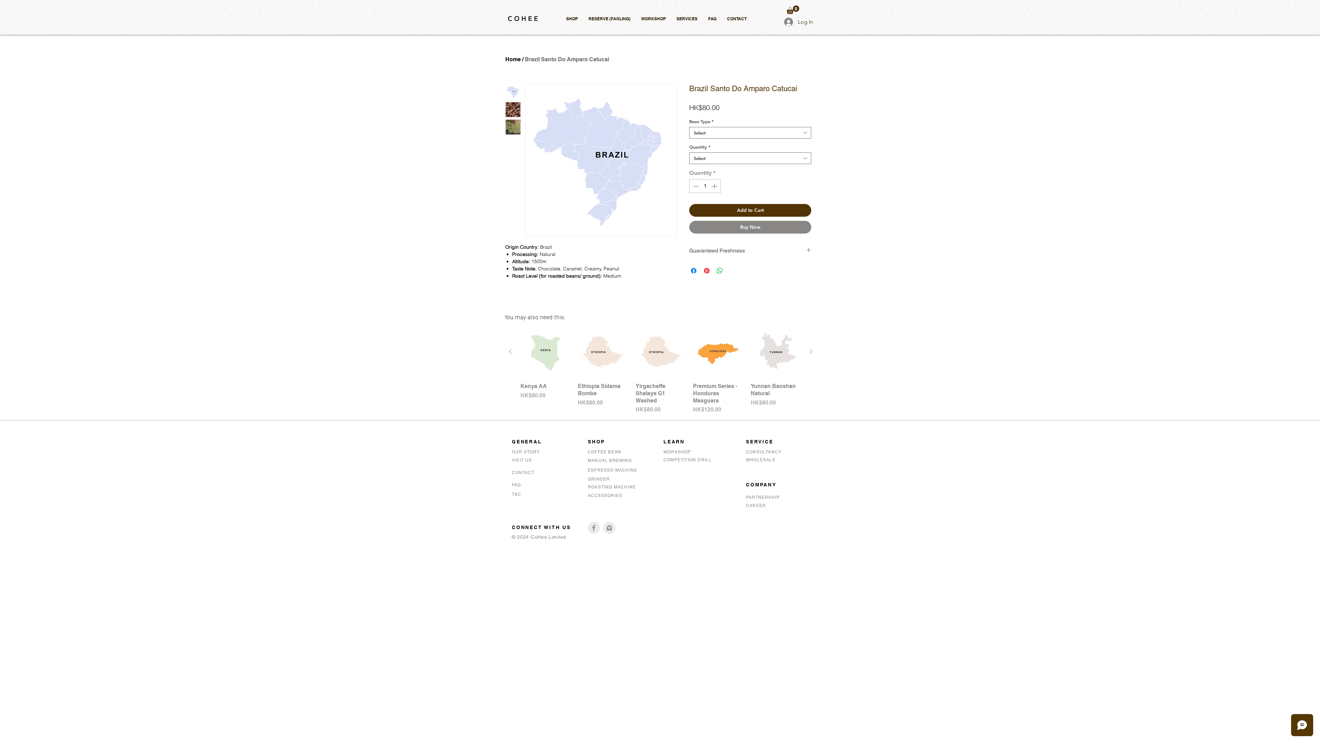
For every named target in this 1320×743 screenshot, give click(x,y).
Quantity (700, 147)
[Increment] (715, 186)
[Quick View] (545, 352)
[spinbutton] (705, 186)
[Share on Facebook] (694, 271)
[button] (572, 18)
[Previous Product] (510, 351)
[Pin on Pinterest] (707, 271)
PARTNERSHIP (763, 497)
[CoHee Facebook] (594, 528)
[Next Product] (811, 351)
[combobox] (750, 133)
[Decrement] (695, 186)
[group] (660, 370)
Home (513, 59)
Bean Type (701, 121)
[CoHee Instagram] (609, 528)
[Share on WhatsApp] (720, 271)
